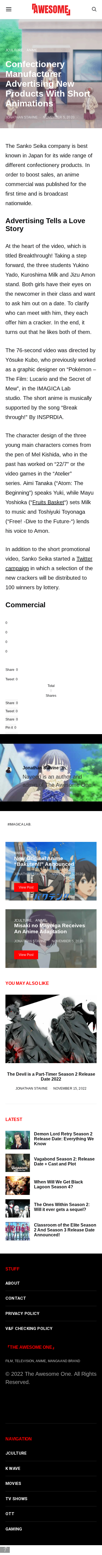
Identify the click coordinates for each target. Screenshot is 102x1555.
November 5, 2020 (67, 874)
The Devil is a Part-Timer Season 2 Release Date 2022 (51, 1076)
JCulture (37, 853)
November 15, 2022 (69, 1088)
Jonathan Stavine (41, 767)
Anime (19, 853)
